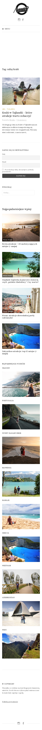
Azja (3, 109)
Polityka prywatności (10, 702)
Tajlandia (11, 109)
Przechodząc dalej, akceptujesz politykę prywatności (18, 171)
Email (4, 162)
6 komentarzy (21, 120)
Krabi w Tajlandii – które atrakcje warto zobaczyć (17, 114)
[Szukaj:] (38, 29)
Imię (3, 154)
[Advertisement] (21, 49)
